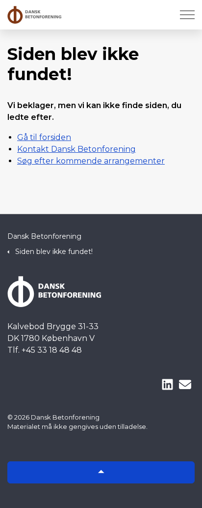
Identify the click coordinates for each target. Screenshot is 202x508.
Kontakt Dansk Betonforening (76, 149)
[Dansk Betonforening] (34, 15)
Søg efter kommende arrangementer (91, 161)
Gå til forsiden (44, 137)
